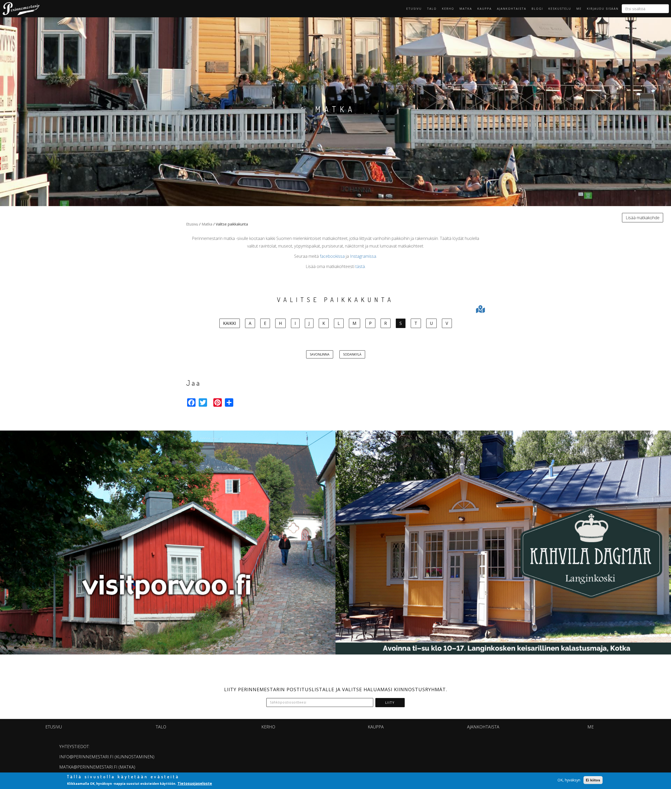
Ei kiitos (593, 780)
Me (579, 8)
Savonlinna (319, 354)
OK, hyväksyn (569, 779)
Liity (390, 702)
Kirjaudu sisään (603, 8)
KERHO (448, 8)
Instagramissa (363, 256)
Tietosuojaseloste (194, 783)
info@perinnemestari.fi (86, 757)
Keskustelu (559, 8)
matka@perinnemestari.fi (88, 767)
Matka (465, 8)
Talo (432, 8)
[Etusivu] (19, 8)
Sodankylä (352, 354)
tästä (360, 266)
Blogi (537, 8)
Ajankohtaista (511, 8)
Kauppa (484, 8)
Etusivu (414, 8)
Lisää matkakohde (642, 218)
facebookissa (332, 256)
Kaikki (229, 323)
